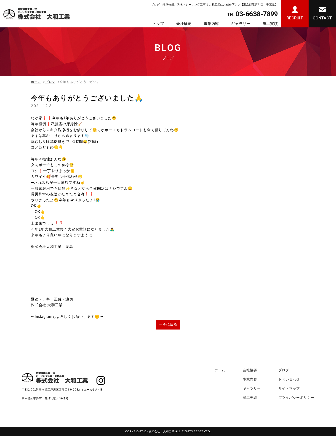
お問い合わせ (289, 379)
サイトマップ (289, 388)
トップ (158, 24)
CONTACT (322, 18)
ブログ (50, 82)
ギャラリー (240, 24)
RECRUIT (295, 18)
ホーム (36, 82)
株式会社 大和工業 (161, 431)
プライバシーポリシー (296, 397)
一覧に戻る (168, 324)
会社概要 (184, 24)
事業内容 (211, 24)
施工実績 (270, 24)
